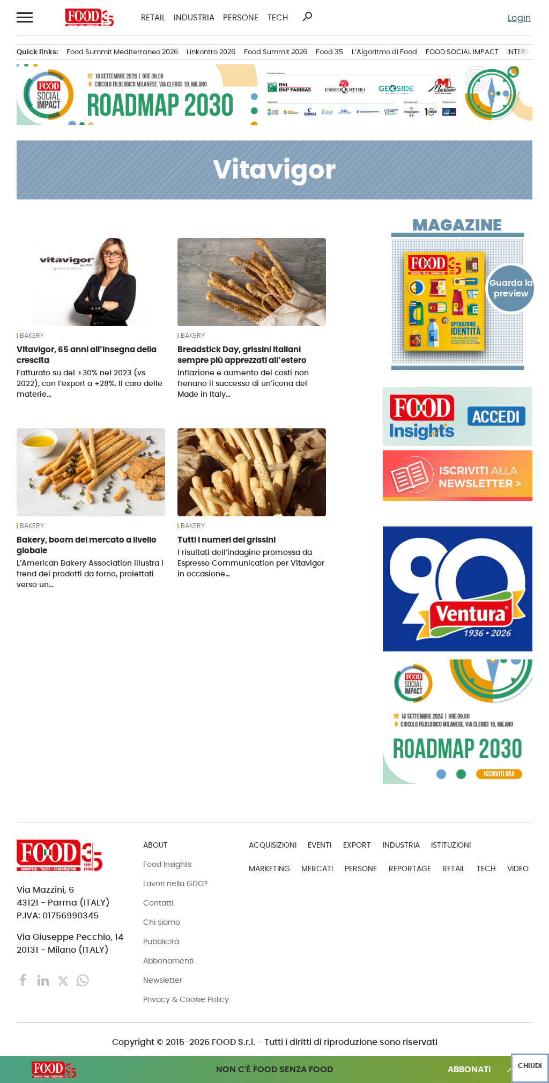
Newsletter (162, 980)
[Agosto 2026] (457, 301)
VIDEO (518, 868)
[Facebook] (24, 980)
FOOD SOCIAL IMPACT (462, 51)
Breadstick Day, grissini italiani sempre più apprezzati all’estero (242, 355)
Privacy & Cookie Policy (186, 999)
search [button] (307, 16)
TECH (278, 17)
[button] (25, 17)
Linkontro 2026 (211, 51)
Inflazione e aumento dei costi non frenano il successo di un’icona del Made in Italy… (243, 383)
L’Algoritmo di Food (384, 51)
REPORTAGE (410, 868)
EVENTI (319, 845)
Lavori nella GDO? (175, 883)
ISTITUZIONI (451, 845)
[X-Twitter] (64, 980)
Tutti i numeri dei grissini (226, 539)
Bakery (32, 335)
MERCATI (317, 868)
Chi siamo (161, 922)
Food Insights (167, 864)
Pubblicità (161, 941)
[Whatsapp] (83, 980)
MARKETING (269, 868)
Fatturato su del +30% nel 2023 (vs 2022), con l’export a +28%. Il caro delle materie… (89, 383)
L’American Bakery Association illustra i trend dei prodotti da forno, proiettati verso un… (90, 574)
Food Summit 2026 (275, 51)
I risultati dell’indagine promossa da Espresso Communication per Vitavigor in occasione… (250, 563)
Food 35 (329, 51)
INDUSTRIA (194, 17)
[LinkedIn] (44, 980)
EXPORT (357, 845)
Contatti (158, 902)
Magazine (457, 225)
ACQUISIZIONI (272, 845)
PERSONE (240, 17)
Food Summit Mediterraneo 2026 (122, 51)
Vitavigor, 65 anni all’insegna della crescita (87, 355)
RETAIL (153, 17)
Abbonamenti (168, 960)
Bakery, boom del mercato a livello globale (87, 545)
